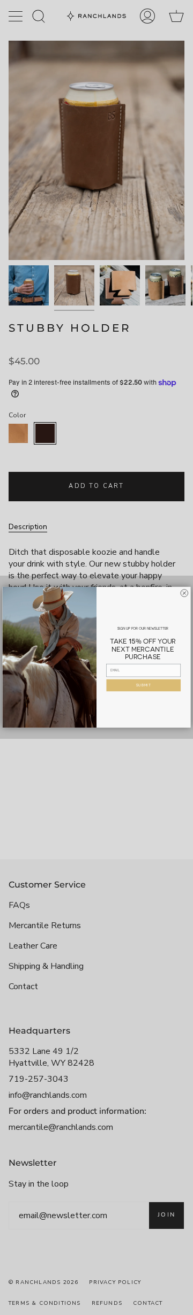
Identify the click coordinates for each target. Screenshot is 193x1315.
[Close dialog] (184, 593)
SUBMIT (143, 685)
